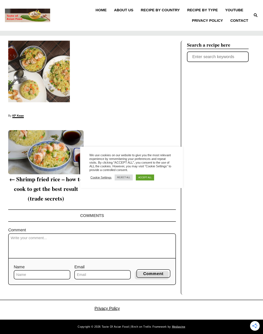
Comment (17, 230)
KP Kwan (18, 115)
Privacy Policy (107, 308)
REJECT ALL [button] (123, 177)
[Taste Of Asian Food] (35, 15)
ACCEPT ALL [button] (145, 177)
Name (19, 267)
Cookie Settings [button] (101, 177)
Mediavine (178, 326)
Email (79, 267)
